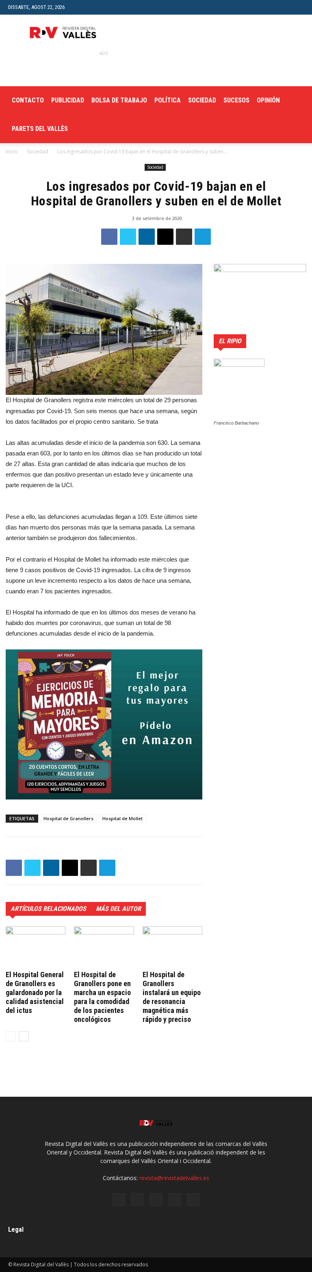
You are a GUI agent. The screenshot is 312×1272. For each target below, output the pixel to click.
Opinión (268, 100)
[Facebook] (118, 1199)
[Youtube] (193, 1199)
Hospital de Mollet (122, 818)
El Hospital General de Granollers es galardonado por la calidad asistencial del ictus (35, 992)
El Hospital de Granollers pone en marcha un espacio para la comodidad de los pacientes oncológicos (102, 997)
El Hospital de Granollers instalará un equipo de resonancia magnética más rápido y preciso (172, 997)
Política (167, 100)
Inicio (12, 151)
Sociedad (202, 100)
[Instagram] (137, 1199)
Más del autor (118, 909)
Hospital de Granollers (68, 818)
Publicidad (67, 100)
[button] (298, 7)
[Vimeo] (174, 1199)
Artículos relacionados (48, 909)
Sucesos (236, 100)
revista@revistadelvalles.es (174, 1178)
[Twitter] (156, 1199)
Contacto (28, 100)
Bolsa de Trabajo (119, 100)
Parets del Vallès (40, 129)
